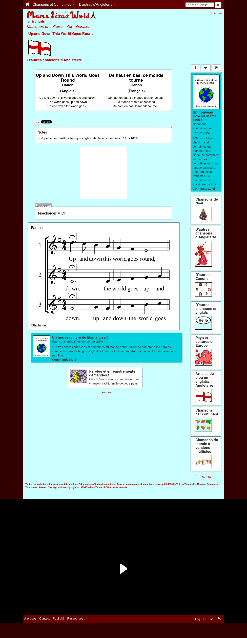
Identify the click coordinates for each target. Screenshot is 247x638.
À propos (30, 618)
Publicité (58, 618)
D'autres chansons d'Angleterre (54, 59)
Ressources (75, 618)
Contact (44, 618)
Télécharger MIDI (51, 213)
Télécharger (39, 325)
